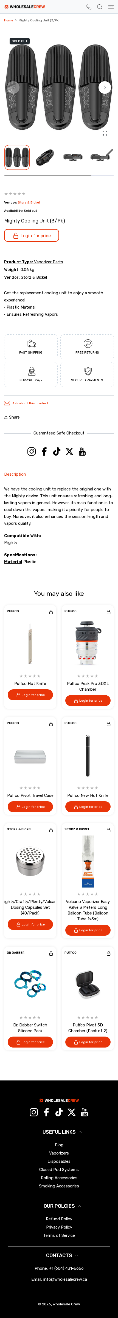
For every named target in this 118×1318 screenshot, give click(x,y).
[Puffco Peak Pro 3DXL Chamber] (88, 643)
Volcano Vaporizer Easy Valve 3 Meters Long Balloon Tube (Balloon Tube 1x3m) (88, 910)
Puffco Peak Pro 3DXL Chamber (88, 686)
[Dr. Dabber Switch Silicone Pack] (30, 985)
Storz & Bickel (29, 202)
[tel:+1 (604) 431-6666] (88, 6)
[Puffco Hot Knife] (30, 643)
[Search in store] (99, 6)
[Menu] (111, 6)
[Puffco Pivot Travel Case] (30, 755)
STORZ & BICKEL (19, 829)
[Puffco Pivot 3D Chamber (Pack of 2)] (88, 985)
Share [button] (14, 417)
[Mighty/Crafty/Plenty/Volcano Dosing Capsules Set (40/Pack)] (30, 862)
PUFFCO (13, 611)
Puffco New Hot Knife (87, 795)
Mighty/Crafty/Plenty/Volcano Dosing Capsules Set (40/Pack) (30, 907)
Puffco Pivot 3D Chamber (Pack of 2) (87, 1028)
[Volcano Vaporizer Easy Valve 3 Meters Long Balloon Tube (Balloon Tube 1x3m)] (88, 862)
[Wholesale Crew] (24, 6)
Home (8, 20)
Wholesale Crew (66, 1304)
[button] (105, 87)
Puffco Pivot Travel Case (30, 795)
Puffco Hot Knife (30, 683)
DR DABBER (15, 953)
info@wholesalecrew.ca (65, 1279)
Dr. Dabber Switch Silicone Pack (30, 1028)
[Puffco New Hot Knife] (88, 755)
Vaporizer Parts (48, 261)
